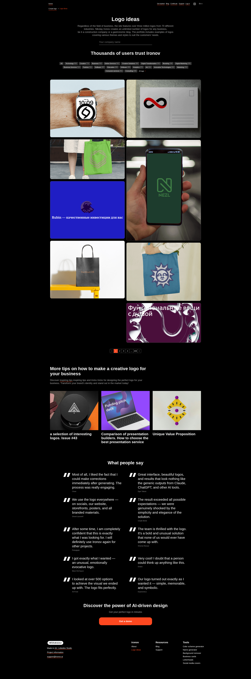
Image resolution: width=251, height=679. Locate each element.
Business (95, 63)
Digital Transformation (149, 63)
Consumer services (112, 71)
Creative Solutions (128, 63)
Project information (55, 652)
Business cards (189, 656)
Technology (70, 63)
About (133, 646)
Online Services (110, 63)
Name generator (190, 650)
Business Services (70, 67)
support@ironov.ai (55, 657)
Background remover (192, 653)
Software (98, 67)
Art (147, 67)
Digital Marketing (181, 63)
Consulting (129, 71)
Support (159, 650)
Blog (157, 646)
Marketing (180, 67)
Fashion (86, 67)
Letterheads (188, 660)
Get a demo (125, 621)
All (61, 63)
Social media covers (191, 663)
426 (135, 351)
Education (110, 67)
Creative (83, 63)
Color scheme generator (193, 646)
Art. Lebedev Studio (63, 648)
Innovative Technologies (162, 67)
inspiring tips (66, 380)
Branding (166, 63)
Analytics (136, 67)
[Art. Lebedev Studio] (59, 643)
